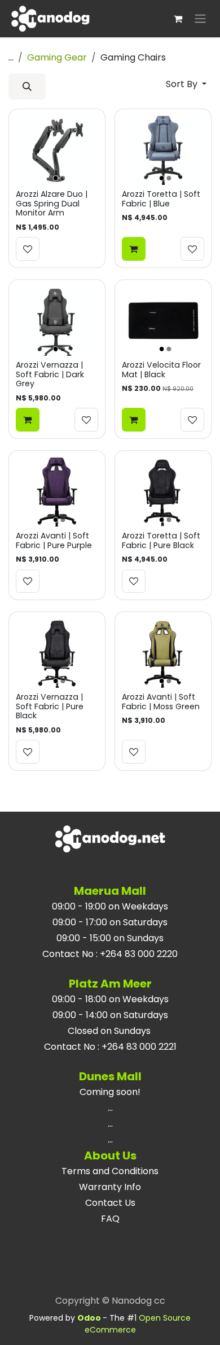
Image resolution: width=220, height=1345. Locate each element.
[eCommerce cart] (177, 18)
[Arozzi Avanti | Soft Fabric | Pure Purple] (57, 492)
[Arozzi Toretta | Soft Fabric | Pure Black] (163, 492)
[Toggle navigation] (200, 19)
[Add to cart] (134, 249)
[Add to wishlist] (27, 249)
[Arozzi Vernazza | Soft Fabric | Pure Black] (57, 653)
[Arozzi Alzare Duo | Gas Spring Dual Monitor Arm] (57, 150)
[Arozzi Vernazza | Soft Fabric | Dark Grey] (57, 321)
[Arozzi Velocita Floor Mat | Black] (163, 321)
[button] (27, 87)
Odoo (90, 1318)
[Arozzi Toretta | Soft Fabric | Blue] (163, 150)
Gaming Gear (57, 57)
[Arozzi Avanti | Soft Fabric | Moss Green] (163, 653)
